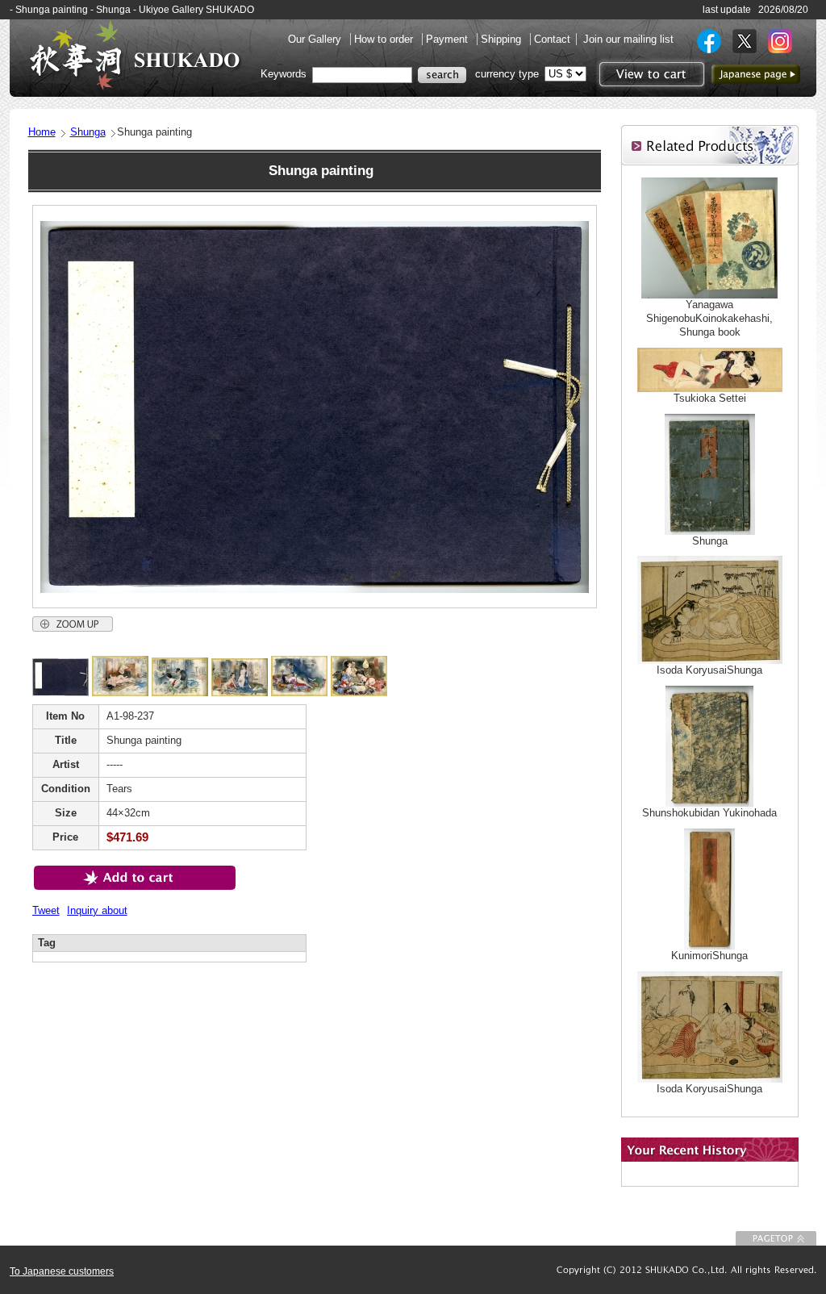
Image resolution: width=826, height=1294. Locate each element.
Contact (552, 39)
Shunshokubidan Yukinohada (709, 813)
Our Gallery (316, 39)
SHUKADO (135, 54)
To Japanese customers (62, 1271)
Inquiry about (97, 910)
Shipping (502, 39)
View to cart (649, 74)
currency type (507, 74)
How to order (385, 39)
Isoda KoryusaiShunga (709, 670)
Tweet (46, 910)
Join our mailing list (628, 39)
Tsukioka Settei (710, 398)
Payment (448, 39)
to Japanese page (755, 74)
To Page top (776, 1238)
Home (42, 132)
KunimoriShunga (709, 956)
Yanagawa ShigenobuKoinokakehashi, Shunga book (709, 318)
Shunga (88, 132)
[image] (60, 693)
